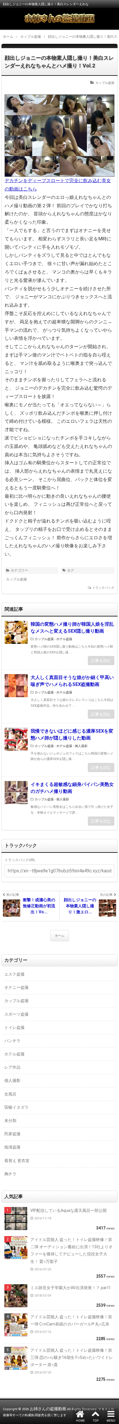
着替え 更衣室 (16, 1160)
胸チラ (10, 1174)
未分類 (10, 1120)
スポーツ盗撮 (16, 1014)
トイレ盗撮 (14, 1027)
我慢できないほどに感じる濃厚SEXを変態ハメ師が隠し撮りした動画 (72, 734)
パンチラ (12, 1040)
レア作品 (12, 1067)
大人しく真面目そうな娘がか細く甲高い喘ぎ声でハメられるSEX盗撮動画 (72, 681)
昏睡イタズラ (16, 1107)
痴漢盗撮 (12, 1147)
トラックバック (103, 588)
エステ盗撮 (14, 974)
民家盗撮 (12, 1133)
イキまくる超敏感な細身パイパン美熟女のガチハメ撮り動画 (72, 788)
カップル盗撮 (104, 83)
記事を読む (101, 660)
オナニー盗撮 (16, 987)
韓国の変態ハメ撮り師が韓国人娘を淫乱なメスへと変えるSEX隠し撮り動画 (72, 627)
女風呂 (10, 1094)
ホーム (59, 936)
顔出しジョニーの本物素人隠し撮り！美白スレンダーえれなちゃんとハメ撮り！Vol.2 (59, 62)
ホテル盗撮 (64, 639)
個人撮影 (81, 746)
